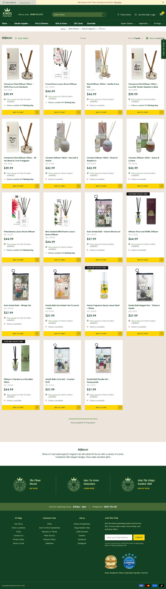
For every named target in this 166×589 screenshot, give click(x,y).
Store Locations (18, 527)
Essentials (91, 23)
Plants (5, 23)
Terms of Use (18, 543)
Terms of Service (117, 545)
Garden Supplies (21, 23)
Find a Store (125, 14)
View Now (117, 2)
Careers (82, 535)
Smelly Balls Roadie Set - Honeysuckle (98, 380)
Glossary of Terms (49, 531)
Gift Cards (78, 23)
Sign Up (139, 537)
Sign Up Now (143, 488)
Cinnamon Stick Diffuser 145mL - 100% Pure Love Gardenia (19, 85)
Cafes (18, 531)
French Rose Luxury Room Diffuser (61, 84)
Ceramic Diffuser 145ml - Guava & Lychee (143, 159)
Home (63, 29)
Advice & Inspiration (82, 524)
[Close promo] (163, 2)
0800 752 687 (110, 506)
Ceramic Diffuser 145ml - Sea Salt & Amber (61, 159)
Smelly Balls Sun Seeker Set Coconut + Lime (62, 306)
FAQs (49, 524)
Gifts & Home (61, 23)
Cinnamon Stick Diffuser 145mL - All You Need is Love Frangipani (20, 159)
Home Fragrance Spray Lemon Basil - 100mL (103, 306)
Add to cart (18, 112)
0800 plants (36, 15)
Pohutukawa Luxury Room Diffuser (19, 231)
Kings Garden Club (82, 527)
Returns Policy (50, 539)
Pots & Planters (42, 23)
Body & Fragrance (88, 29)
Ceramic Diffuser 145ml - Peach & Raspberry (102, 159)
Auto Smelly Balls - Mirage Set (17, 305)
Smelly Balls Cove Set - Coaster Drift (59, 380)
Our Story (18, 524)
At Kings (157, 23)
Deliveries (49, 543)
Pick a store (11, 99)
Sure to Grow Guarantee (49, 527)
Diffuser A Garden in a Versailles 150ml (18, 380)
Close (164, 40)
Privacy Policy (18, 539)
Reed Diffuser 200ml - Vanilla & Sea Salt (103, 85)
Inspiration (143, 23)
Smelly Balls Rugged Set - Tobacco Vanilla (144, 306)
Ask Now (34, 488)
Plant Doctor (49, 535)
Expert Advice (127, 23)
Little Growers (82, 531)
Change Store (24, 2)
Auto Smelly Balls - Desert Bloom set (103, 231)
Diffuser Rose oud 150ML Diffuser (143, 231)
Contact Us (18, 535)
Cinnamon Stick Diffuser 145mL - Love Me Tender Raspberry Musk (143, 85)
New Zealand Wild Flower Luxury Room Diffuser (60, 233)
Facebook (82, 539)
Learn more (89, 488)
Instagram (82, 543)
